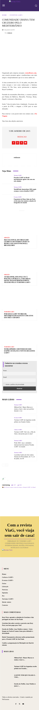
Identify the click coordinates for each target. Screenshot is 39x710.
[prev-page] (3, 465)
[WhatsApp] (26, 39)
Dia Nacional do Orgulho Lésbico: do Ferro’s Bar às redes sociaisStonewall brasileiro (16, 242)
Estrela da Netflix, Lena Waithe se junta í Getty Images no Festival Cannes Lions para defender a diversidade (17, 631)
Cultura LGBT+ (18, 429)
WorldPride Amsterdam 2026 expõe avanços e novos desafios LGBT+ (25, 190)
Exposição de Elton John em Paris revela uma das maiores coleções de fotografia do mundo (25, 201)
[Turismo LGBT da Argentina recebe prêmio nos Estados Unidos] (7, 420)
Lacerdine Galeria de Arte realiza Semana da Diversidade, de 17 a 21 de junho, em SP (24, 456)
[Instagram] (17, 143)
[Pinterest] (19, 39)
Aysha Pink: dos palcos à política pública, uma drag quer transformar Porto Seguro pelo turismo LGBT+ (17, 279)
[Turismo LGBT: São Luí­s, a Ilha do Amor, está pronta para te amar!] (7, 432)
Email (5, 377)
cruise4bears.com (31, 73)
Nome (5, 370)
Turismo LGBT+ (18, 175)
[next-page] (6, 465)
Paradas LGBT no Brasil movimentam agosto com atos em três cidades (24, 179)
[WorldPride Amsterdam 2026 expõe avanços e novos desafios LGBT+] (7, 189)
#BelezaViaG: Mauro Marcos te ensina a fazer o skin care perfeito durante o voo (24, 409)
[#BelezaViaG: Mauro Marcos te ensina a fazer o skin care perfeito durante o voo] (7, 408)
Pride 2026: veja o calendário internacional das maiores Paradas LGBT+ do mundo (24, 444)
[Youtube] (25, 143)
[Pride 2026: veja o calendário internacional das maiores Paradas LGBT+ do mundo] (7, 444)
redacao (9, 33)
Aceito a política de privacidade (14, 384)
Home (4, 15)
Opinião (7, 237)
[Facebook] (7, 39)
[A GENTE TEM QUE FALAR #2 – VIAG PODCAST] (7, 676)
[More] (32, 39)
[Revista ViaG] (19, 5)
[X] (13, 39)
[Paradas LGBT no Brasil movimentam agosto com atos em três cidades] (7, 178)
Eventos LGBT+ (16, 15)
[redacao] (3, 33)
